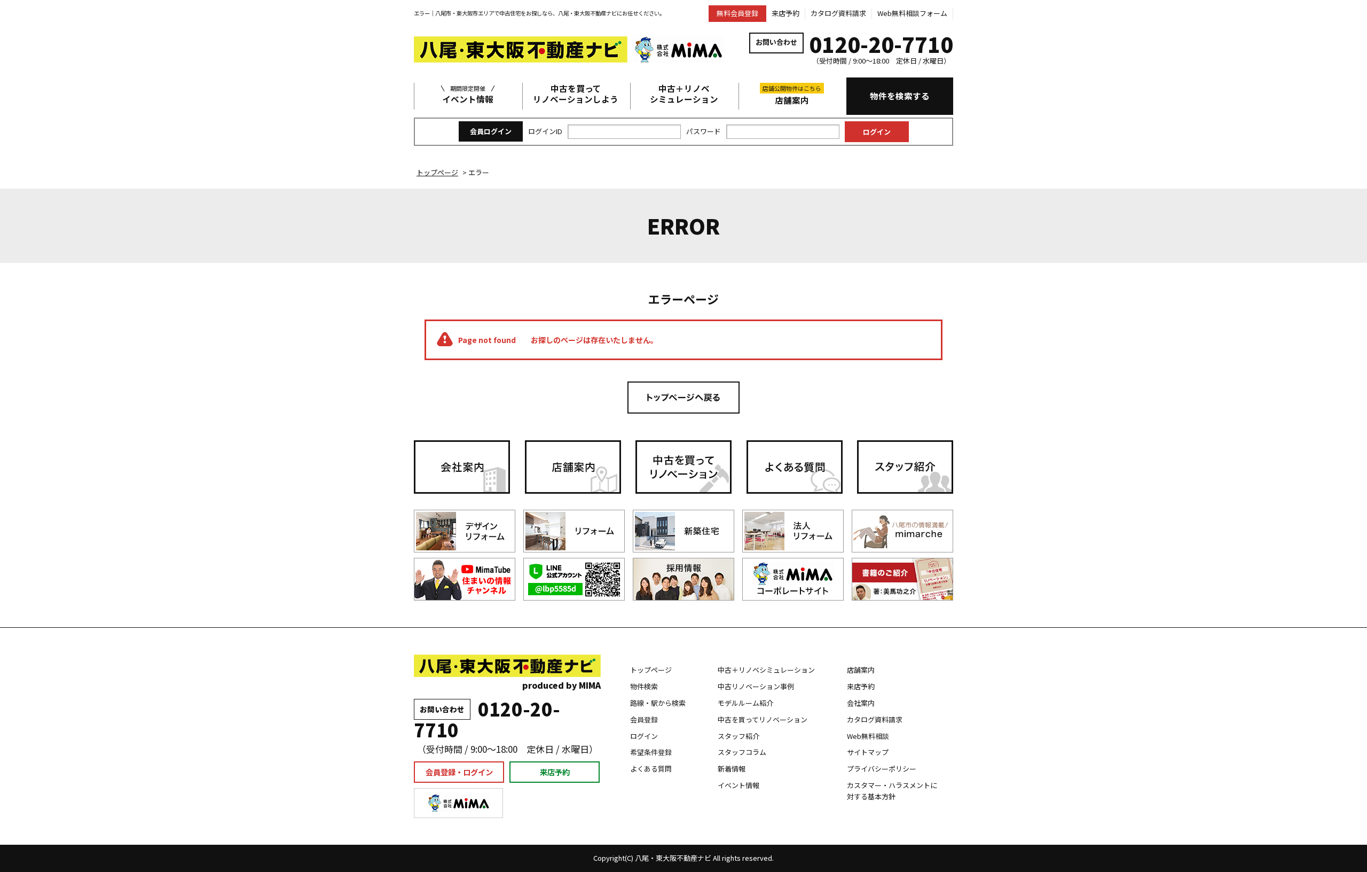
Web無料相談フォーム (912, 13)
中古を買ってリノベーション (762, 719)
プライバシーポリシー (881, 769)
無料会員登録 (737, 13)
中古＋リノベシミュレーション (684, 94)
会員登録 (644, 719)
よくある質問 (651, 769)
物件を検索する (900, 96)
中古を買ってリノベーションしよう (575, 94)
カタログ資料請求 (838, 13)
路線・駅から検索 (658, 703)
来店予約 (785, 13)
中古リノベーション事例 (756, 686)
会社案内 (861, 703)
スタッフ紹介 (738, 736)
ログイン (644, 736)
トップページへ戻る (683, 398)
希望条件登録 (651, 752)
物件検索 (644, 686)
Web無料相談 (868, 736)
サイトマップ (868, 752)
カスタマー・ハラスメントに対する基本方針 (892, 790)
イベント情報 (467, 94)
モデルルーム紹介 (745, 703)
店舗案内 (792, 95)
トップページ (651, 670)
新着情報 (731, 769)
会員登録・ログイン (459, 771)
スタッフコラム (742, 752)
